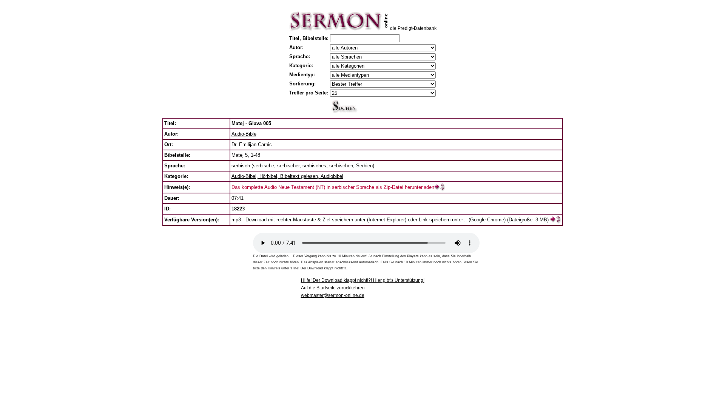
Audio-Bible (243, 134)
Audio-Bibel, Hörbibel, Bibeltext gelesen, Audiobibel (287, 176)
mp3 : (237, 220)
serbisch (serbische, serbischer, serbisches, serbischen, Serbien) (302, 165)
